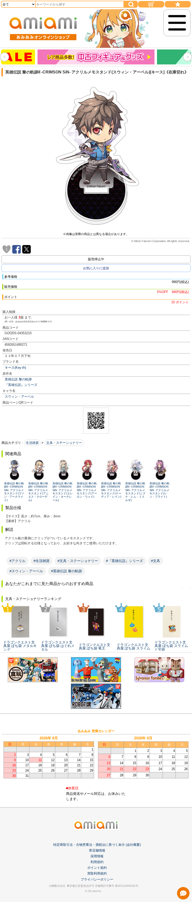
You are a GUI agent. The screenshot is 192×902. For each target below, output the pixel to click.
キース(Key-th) (15, 367)
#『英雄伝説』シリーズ (124, 561)
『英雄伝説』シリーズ (21, 385)
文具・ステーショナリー (64, 443)
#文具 (155, 561)
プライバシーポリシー (97, 879)
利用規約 (97, 862)
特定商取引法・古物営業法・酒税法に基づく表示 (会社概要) (97, 845)
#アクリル (18, 561)
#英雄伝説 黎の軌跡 (66, 571)
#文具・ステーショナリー (78, 561)
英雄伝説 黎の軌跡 (18, 379)
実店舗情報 (97, 850)
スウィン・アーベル (19, 396)
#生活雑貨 (42, 561)
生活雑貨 (32, 443)
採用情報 (97, 856)
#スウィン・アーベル (26, 571)
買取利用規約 (97, 873)
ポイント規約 (97, 868)
